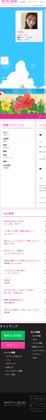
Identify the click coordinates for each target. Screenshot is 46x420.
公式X (35, 358)
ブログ (35, 340)
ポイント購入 (11, 374)
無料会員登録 (13, 335)
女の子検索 (37, 336)
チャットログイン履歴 (14, 371)
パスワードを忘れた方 (14, 356)
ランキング (37, 354)
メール (8, 360)
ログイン (13, 345)
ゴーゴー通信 (37, 343)
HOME (23, 2)
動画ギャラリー (38, 347)
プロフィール (11, 364)
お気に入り (10, 367)
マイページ (32, 2)
